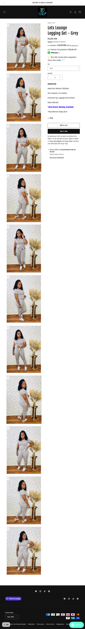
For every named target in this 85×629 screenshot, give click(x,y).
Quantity (50, 73)
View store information (57, 157)
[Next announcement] (81, 3)
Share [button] (51, 118)
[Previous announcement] (4, 3)
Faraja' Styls (13, 624)
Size (49, 64)
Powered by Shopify (21, 624)
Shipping (50, 42)
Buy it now (63, 131)
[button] (4, 12)
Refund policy (31, 624)
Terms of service (50, 624)
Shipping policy (60, 624)
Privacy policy (40, 624)
